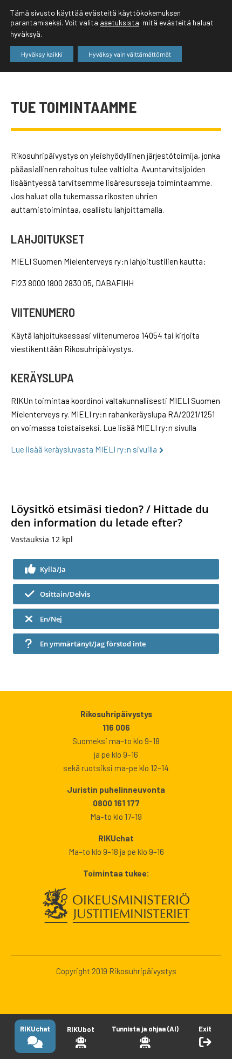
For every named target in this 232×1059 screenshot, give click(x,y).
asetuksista (119, 22)
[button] (116, 569)
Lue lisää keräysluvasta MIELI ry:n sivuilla (84, 449)
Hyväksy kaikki (42, 54)
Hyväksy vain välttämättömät (129, 54)
